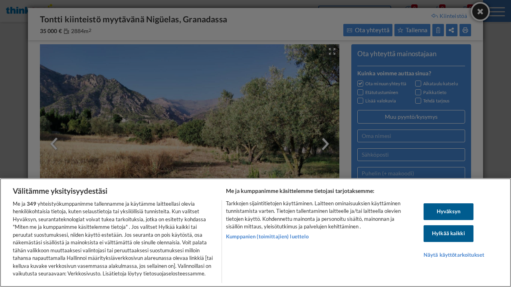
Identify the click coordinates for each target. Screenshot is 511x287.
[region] (255, 232)
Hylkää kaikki (448, 233)
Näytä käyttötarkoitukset (454, 255)
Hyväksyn (448, 211)
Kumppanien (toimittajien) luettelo (267, 236)
